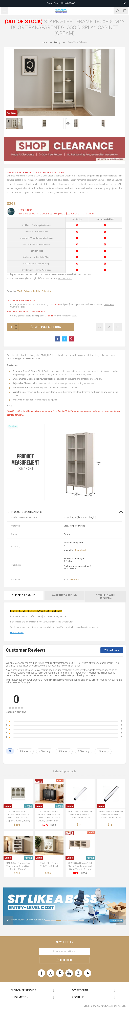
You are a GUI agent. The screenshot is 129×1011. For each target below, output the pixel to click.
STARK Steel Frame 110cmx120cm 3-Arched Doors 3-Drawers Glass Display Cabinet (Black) (49, 816)
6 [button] (75, 921)
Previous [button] (8, 920)
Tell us (56, 304)
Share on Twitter (64, 338)
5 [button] (70, 921)
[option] (20, 123)
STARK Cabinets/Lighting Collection (34, 291)
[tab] (23, 596)
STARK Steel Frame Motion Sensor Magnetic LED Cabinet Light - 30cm (80, 814)
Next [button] (121, 920)
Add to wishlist (99, 327)
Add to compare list (109, 327)
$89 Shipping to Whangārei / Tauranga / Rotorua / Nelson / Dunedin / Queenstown (61, 3)
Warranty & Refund (64, 595)
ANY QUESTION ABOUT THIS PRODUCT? (26, 312)
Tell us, (50, 316)
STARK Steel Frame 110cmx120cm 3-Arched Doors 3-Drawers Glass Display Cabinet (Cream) (18, 816)
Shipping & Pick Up (23, 595)
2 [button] (53, 921)
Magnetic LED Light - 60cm (28, 358)
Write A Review (111, 650)
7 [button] (81, 921)
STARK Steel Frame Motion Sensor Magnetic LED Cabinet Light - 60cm (111, 814)
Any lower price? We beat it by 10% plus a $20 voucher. (56, 213)
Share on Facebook (57, 338)
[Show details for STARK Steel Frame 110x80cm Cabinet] (49, 845)
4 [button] (64, 921)
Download (80, 550)
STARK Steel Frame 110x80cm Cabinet (49, 864)
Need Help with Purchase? (105, 596)
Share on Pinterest (71, 338)
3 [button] (58, 921)
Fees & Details (17, 632)
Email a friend (118, 327)
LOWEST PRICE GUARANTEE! (21, 300)
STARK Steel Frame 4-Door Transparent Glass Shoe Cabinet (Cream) (18, 866)
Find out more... (65, 278)
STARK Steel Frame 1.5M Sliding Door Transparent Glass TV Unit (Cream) (80, 866)
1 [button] (47, 921)
